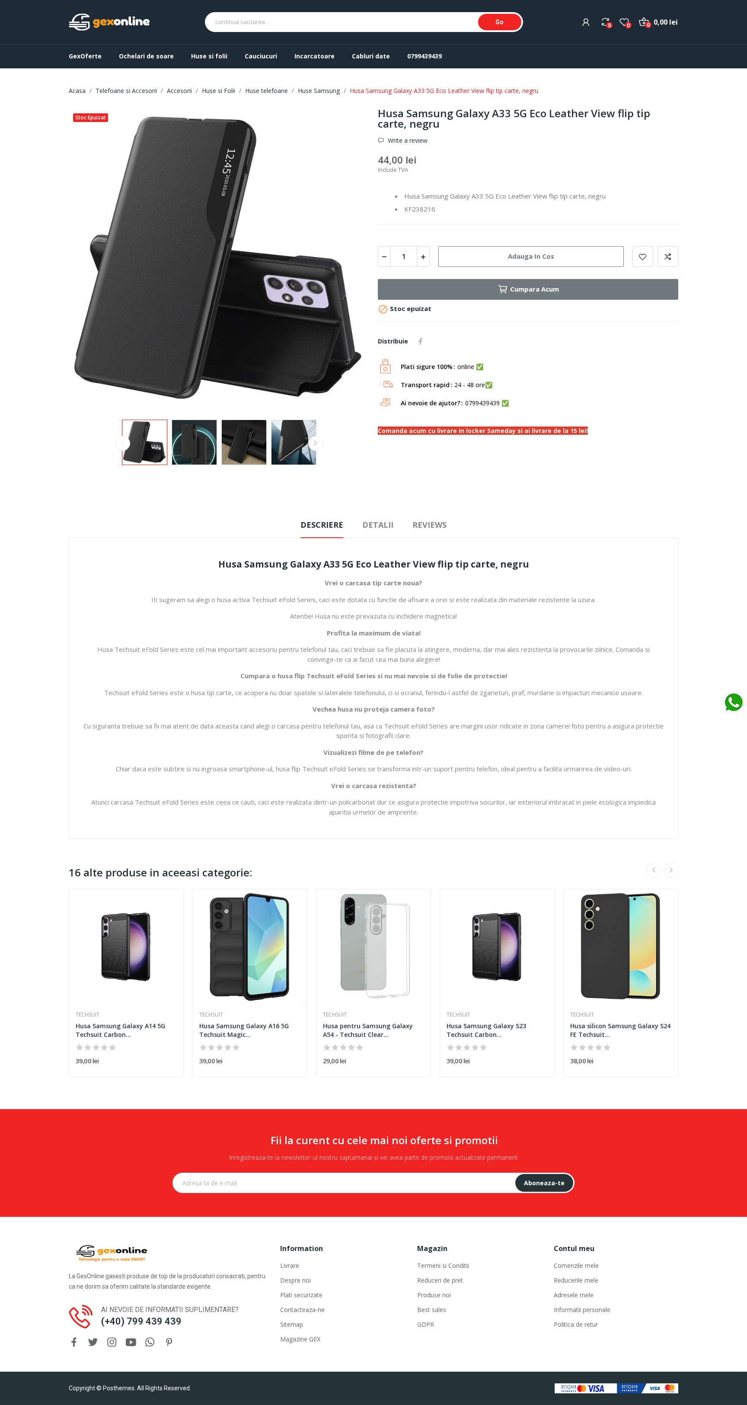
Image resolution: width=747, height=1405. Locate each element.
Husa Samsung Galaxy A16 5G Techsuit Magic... (244, 1030)
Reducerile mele (576, 1280)
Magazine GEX (300, 1339)
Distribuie (420, 341)
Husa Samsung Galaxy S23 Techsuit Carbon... (486, 1030)
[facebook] (74, 1342)
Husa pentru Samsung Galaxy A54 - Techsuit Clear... (368, 1030)
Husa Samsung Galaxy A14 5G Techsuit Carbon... (120, 1030)
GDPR (425, 1324)
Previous (89, 259)
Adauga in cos (531, 256)
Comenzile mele (576, 1265)
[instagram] (112, 1342)
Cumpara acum (534, 289)
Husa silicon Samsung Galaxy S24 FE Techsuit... (620, 1030)
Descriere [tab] (321, 525)
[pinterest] (169, 1342)
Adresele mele (574, 1295)
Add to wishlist (642, 256)
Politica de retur (576, 1324)
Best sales (431, 1310)
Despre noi (295, 1280)
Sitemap (291, 1324)
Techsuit (87, 1014)
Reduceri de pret (440, 1280)
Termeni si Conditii (443, 1265)
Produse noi (434, 1295)
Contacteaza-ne (302, 1310)
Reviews (429, 525)
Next (349, 259)
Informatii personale (582, 1310)
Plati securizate (301, 1295)
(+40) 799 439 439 (141, 1321)
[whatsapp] (150, 1342)
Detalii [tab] (377, 525)
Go (499, 22)
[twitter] (93, 1342)
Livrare (289, 1265)
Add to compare (668, 256)
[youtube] (131, 1342)
